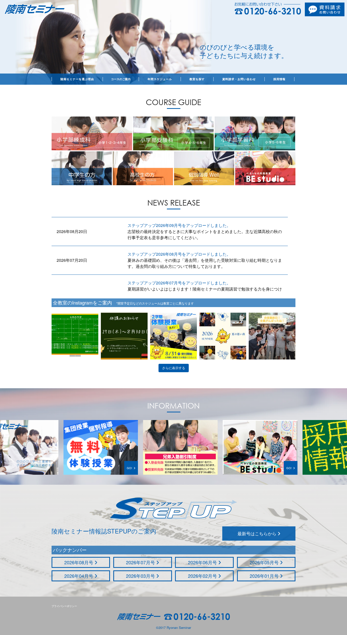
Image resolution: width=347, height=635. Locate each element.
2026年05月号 (265, 562)
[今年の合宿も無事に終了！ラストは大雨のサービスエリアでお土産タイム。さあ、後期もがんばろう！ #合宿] (272, 336)
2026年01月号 (265, 575)
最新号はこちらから (258, 533)
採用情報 (279, 79)
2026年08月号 (79, 562)
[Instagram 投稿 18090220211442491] (75, 336)
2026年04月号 (79, 575)
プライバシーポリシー (64, 606)
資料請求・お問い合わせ (239, 79)
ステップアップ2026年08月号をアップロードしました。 (179, 254)
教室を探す (197, 79)
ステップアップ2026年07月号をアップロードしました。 (179, 283)
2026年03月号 (141, 575)
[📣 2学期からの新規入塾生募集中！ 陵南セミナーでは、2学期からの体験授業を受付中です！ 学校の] (173, 336)
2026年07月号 (141, 562)
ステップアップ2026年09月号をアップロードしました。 (179, 225)
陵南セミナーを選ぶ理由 (77, 79)
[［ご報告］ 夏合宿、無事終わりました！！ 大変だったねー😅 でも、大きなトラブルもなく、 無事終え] (222, 336)
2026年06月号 (203, 562)
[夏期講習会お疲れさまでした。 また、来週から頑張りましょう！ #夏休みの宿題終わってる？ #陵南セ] (124, 336)
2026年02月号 (203, 575)
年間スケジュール (160, 79)
